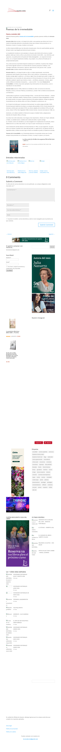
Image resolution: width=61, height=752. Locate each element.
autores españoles (43, 451)
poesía (41, 479)
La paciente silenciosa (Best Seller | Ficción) (12, 332)
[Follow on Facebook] (44, 743)
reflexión (44, 484)
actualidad (34, 451)
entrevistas (35, 464)
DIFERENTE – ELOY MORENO (20, 614)
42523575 (14, 336)
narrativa (34, 474)
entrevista (49, 462)
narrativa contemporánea (44, 474)
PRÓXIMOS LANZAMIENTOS (20, 599)
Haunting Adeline (18, 607)
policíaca (46, 479)
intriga (34, 472)
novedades (49, 477)
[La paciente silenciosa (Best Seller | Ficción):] (12, 324)
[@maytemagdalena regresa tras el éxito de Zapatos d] (49, 380)
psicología (43, 482)
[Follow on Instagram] (50, 743)
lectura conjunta (41, 472)
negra (33, 477)
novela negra (35, 479)
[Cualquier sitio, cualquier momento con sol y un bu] (37, 325)
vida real (34, 490)
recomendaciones (36, 484)
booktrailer (50, 457)
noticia (38, 477)
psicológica (49, 482)
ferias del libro (48, 464)
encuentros (42, 462)
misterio (48, 472)
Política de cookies (11, 732)
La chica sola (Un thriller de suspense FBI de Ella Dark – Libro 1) (38, 139)
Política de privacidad (12, 728)
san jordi (34, 487)
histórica (45, 469)
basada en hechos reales (38, 454)
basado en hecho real (37, 457)
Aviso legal (9, 725)
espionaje (41, 464)
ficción (39, 467)
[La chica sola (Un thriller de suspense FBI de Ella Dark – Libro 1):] (14, 146)
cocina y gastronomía (37, 459)
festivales (34, 467)
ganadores (39, 469)
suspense (45, 487)
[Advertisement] (43, 581)
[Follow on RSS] (53, 743)
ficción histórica (46, 467)
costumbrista (47, 459)
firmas (33, 469)
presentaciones (36, 482)
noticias (43, 477)
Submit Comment (46, 225)
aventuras (51, 451)
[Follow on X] (47, 743)
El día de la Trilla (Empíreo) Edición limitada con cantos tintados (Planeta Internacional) (12, 355)
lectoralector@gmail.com (30, 739)
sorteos (39, 487)
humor (50, 469)
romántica (50, 484)
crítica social (35, 462)
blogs (45, 457)
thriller (50, 487)
